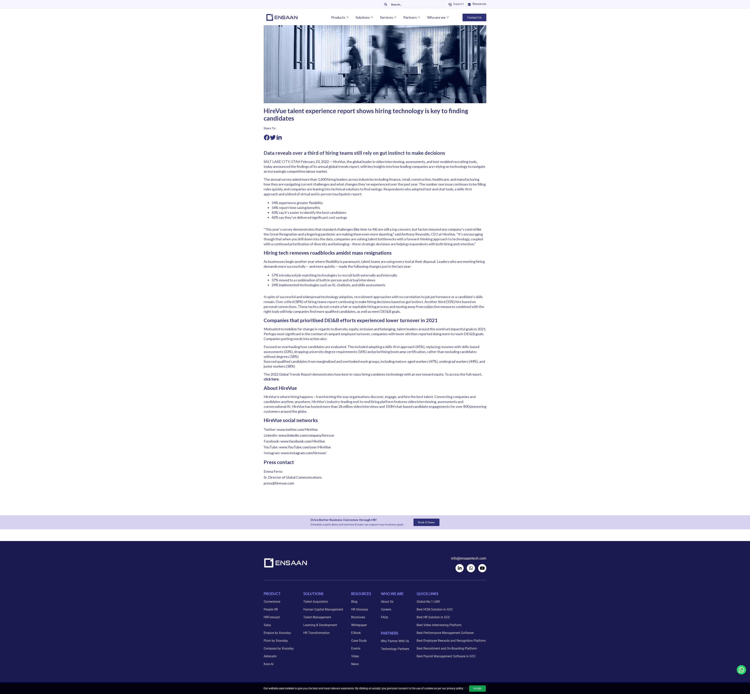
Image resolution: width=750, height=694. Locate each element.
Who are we (436, 17)
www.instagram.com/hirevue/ (304, 453)
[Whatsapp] (471, 568)
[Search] (384, 4)
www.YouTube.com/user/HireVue (305, 447)
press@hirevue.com (279, 483)
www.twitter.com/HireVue (297, 429)
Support (458, 3)
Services (386, 17)
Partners (410, 17)
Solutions (363, 17)
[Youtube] (482, 568)
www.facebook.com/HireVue (302, 441)
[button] (267, 137)
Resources (479, 3)
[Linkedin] (459, 568)
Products (338, 17)
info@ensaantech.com (468, 558)
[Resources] (469, 4)
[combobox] (415, 4)
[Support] (450, 4)
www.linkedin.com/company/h (301, 435)
